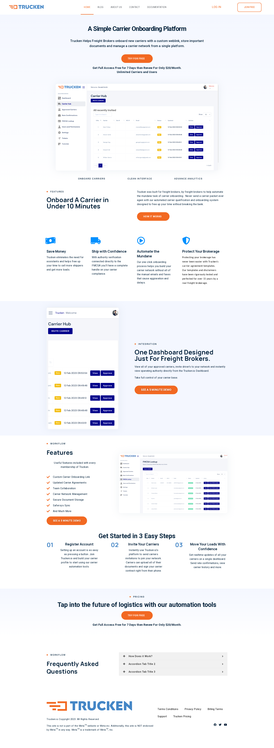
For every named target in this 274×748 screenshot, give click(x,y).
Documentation (156, 7)
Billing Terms (215, 709)
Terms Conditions (168, 709)
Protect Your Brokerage (200, 251)
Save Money (56, 251)
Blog (100, 7)
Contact (134, 7)
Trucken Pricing (182, 716)
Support (162, 716)
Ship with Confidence (109, 251)
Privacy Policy (193, 709)
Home (87, 7)
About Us (116, 7)
